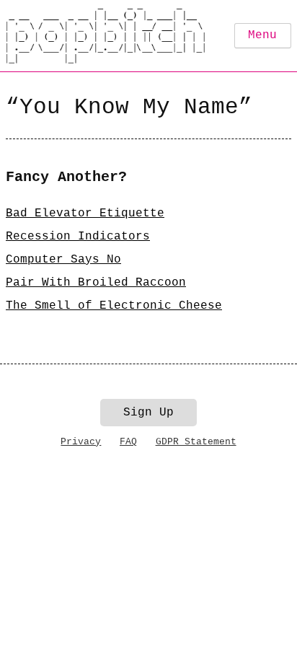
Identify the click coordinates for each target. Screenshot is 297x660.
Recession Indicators (78, 236)
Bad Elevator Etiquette (85, 213)
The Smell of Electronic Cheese (114, 305)
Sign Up (148, 412)
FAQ (128, 441)
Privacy (81, 441)
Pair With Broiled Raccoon (96, 282)
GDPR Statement (196, 441)
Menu (262, 35)
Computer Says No (63, 259)
